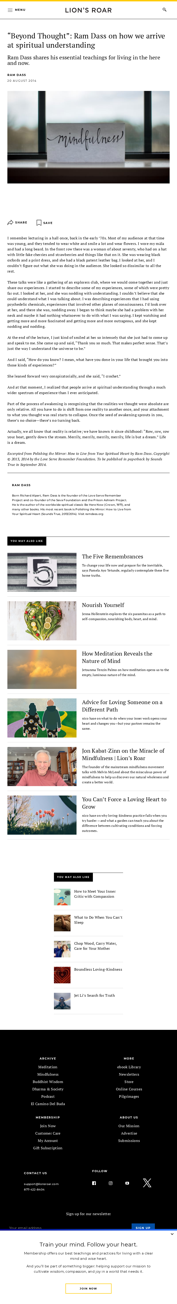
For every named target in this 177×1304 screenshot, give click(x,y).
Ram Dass (16, 75)
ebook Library (129, 1066)
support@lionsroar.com (41, 1184)
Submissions (129, 1140)
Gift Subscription (47, 1147)
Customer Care (47, 1133)
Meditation (47, 1066)
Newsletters (129, 1074)
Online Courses (129, 1089)
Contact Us (35, 1173)
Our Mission (129, 1125)
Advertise (129, 1133)
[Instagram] (114, 1183)
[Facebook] (97, 1183)
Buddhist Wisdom (48, 1081)
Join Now (48, 1125)
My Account (48, 1140)
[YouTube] (130, 1183)
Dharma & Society (47, 1089)
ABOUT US (129, 1117)
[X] (147, 1183)
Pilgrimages (129, 1096)
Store (129, 1081)
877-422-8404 (34, 1189)
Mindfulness (48, 1074)
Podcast (48, 1096)
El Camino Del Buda (48, 1103)
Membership (48, 1117)
